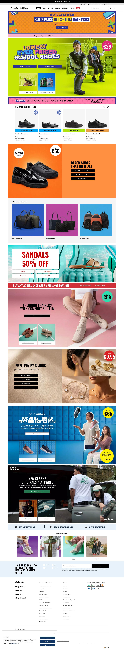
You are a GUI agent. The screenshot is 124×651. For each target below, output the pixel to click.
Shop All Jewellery (26, 375)
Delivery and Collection (44, 597)
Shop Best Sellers (82, 178)
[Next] (108, 107)
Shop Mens (19, 590)
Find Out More (85, 35)
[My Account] (111, 8)
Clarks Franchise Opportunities (69, 599)
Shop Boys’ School (50, 66)
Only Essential (47, 641)
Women (44, 8)
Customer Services (43, 594)
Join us (100, 566)
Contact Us (41, 591)
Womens (47, 565)
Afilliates (65, 591)
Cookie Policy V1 (14, 643)
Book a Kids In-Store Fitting (45, 586)
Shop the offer (62, 27)
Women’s (48, 271)
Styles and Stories (66, 616)
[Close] (54, 633)
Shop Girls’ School (25, 66)
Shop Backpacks (84, 238)
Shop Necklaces (26, 387)
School (38, 8)
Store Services (42, 616)
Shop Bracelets (26, 383)
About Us (65, 586)
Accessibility (65, 588)
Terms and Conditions (43, 618)
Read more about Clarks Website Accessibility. (60, 641)
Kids (52, 8)
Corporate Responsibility (68, 605)
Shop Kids (19, 594)
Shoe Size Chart (42, 610)
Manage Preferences (47, 645)
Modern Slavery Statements (69, 610)
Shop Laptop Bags (17, 238)
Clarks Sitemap (66, 602)
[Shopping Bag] (114, 8)
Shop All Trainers (37, 316)
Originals (57, 8)
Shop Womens (20, 587)
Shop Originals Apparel (37, 491)
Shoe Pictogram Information (45, 607)
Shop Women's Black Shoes (82, 170)
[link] (26, 126)
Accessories (65, 8)
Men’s (23, 275)
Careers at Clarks (66, 594)
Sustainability (66, 618)
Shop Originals (20, 598)
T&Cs (62, 30)
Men (49, 8)
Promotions (65, 613)
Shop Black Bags (50, 238)
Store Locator (42, 613)
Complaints (41, 588)
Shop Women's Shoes (85, 285)
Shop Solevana (37, 434)
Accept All (47, 637)
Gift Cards (41, 599)
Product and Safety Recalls (44, 602)
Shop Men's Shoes (100, 285)
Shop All (23, 271)
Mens (55, 565)
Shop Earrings (26, 379)
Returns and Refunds (43, 605)
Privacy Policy (90, 569)
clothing (72, 8)
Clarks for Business (67, 597)
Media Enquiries (66, 607)
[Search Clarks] (99, 8)
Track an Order (42, 621)
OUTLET (78, 8)
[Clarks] (19, 8)
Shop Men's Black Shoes (82, 174)
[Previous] (104, 107)
